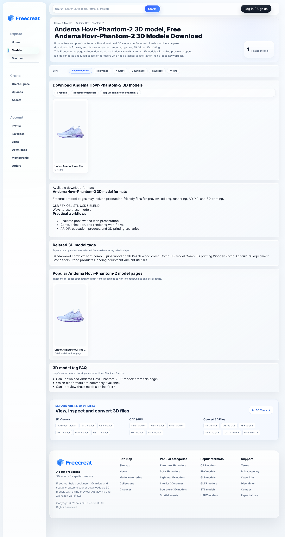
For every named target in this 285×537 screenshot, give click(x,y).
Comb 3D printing (199, 256)
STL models (208, 489)
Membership (20, 157)
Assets (16, 99)
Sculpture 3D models (173, 489)
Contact (246, 489)
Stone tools (61, 260)
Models (17, 50)
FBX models (208, 471)
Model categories (131, 477)
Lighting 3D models (172, 477)
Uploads (17, 92)
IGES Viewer (157, 425)
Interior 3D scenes (172, 483)
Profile (16, 125)
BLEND (94, 206)
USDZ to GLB (232, 432)
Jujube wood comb (117, 256)
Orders (16, 165)
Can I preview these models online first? (85, 387)
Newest (120, 70)
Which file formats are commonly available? (88, 383)
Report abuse (249, 495)
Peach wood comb (146, 256)
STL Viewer (87, 425)
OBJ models (208, 465)
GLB (56, 206)
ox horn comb (91, 256)
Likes (15, 141)
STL (76, 206)
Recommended (80, 70)
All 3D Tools (261, 410)
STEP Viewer (138, 425)
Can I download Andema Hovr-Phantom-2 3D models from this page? (107, 379)
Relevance (102, 70)
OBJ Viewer (105, 425)
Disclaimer (248, 483)
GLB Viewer (81, 432)
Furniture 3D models (173, 465)
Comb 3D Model (173, 256)
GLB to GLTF (251, 432)
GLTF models (208, 483)
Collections (127, 483)
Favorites (18, 133)
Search (152, 8)
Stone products (82, 260)
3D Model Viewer (66, 425)
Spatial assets (169, 495)
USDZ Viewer (100, 432)
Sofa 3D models (170, 471)
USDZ (84, 206)
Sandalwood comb (66, 256)
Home (16, 42)
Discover (18, 58)
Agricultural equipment (252, 256)
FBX (62, 206)
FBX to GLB (247, 425)
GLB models (208, 477)
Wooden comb (223, 256)
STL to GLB (211, 425)
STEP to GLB (212, 432)
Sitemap (125, 465)
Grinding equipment (108, 260)
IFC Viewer (137, 432)
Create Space (21, 84)
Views (173, 70)
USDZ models (209, 495)
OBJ (69, 206)
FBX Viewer (63, 432)
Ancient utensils (135, 260)
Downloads (19, 149)
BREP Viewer (176, 425)
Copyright (247, 477)
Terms (245, 465)
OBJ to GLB (229, 425)
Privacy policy (250, 471)
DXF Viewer (154, 432)
